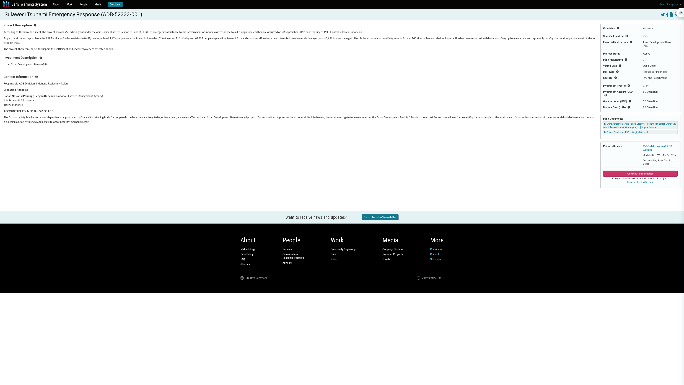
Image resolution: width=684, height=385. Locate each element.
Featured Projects (392, 254)
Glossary (245, 264)
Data (333, 254)
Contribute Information (640, 173)
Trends (386, 259)
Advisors (287, 263)
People (83, 4)
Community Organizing (343, 249)
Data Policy (246, 254)
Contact (434, 254)
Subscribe (435, 259)
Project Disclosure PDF (617, 132)
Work (69, 4)
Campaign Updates (392, 249)
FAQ (242, 259)
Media (98, 4)
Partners (287, 249)
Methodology (247, 249)
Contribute (115, 4)
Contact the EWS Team (640, 181)
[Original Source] (648, 127)
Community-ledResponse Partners (293, 256)
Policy (334, 259)
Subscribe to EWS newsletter (380, 217)
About (56, 4)
